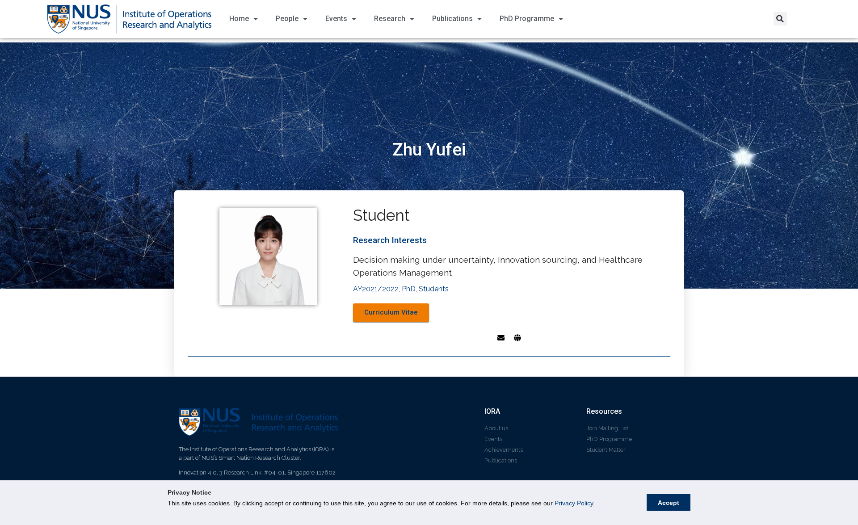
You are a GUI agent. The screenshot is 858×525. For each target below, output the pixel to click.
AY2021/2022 (376, 289)
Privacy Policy (574, 503)
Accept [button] (668, 502)
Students (434, 289)
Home (239, 18)
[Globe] (517, 338)
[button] (780, 18)
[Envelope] (501, 338)
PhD (409, 289)
